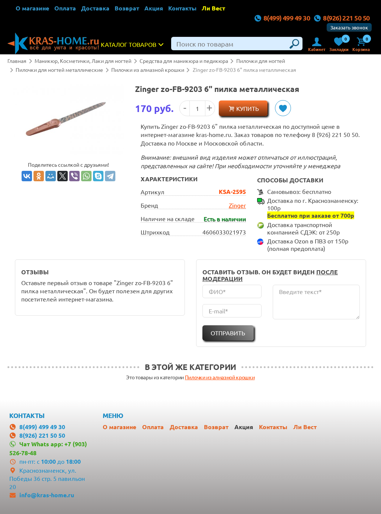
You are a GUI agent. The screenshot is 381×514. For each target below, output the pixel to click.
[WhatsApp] (86, 176)
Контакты (182, 8)
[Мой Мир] (50, 176)
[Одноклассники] (38, 176)
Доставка (95, 8)
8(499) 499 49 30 (286, 17)
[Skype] (98, 176)
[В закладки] (283, 108)
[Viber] (74, 176)
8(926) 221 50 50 (346, 17)
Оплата (65, 8)
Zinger (237, 205)
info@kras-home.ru (46, 495)
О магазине (32, 8)
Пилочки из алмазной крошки (220, 377)
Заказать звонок (349, 27)
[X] (62, 176)
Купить (247, 108)
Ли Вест (213, 8)
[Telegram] (110, 176)
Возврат (127, 8)
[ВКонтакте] (27, 176)
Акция (153, 8)
